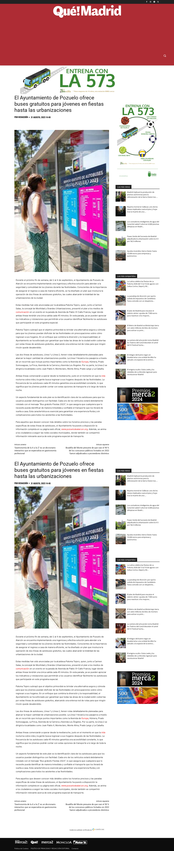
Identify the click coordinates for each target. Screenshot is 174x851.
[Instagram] (150, 2)
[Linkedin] (48, 123)
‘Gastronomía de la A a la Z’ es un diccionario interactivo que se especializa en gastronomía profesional (35, 451)
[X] (158, 2)
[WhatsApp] (36, 123)
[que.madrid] (87, 12)
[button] (164, 55)
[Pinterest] (29, 123)
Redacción (23, 117)
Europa (85, 361)
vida (103, 376)
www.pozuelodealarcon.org (74, 429)
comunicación (22, 312)
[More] (61, 123)
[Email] (54, 123)
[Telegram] (154, 2)
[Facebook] (146, 2)
